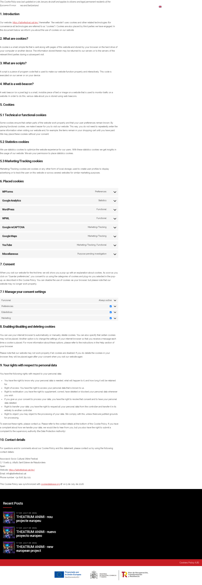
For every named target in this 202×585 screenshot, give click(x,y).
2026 (41, 6)
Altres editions (117, 6)
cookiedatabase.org (50, 484)
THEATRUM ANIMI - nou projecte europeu (34, 519)
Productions (89, 6)
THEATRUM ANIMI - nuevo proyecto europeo (36, 534)
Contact (143, 6)
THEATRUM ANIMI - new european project (34, 549)
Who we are (63, 6)
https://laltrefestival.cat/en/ (26, 22)
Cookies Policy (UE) (189, 562)
